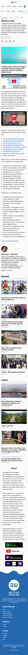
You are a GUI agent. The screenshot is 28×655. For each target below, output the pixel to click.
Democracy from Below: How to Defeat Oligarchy (13, 298)
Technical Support (7, 615)
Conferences (4, 17)
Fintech (3, 18)
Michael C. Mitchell (6, 36)
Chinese (5, 626)
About (4, 609)
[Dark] (26, 6)
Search (20, 6)
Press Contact (6, 611)
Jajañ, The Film (7, 426)
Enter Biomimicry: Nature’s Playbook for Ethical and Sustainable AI (11, 403)
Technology (20, 11)
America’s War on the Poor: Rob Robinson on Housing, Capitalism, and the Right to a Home (14, 450)
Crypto (17, 17)
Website (3, 270)
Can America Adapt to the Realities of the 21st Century (11, 460)
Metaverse (11, 17)
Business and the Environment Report (10, 456)
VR (7, 18)
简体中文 (14, 6)
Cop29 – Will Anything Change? (13, 372)
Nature (7, 11)
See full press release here (9, 241)
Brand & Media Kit (7, 613)
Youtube (5, 633)
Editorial (3, 319)
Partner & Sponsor (7, 617)
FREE (2, 295)
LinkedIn (5, 635)
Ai (3, 11)
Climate (13, 11)
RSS (4, 639)
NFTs (22, 17)
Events (9, 6)
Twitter (4, 637)
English (4, 624)
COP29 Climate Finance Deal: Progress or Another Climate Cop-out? (12, 323)
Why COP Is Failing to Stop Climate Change (11, 349)
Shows (3, 6)
